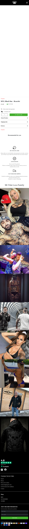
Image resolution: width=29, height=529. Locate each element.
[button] (14, 118)
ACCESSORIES (4, 499)
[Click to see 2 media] (7, 93)
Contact (2, 488)
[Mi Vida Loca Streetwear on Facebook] (5, 469)
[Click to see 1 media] (3, 93)
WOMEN (3, 501)
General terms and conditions (7, 486)
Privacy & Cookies (5, 482)
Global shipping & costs (6, 484)
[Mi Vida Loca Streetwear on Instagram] (2, 470)
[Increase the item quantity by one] (6, 115)
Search (2, 478)
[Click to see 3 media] (12, 93)
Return (2, 480)
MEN (2, 497)
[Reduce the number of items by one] (2, 115)
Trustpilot (3, 98)
